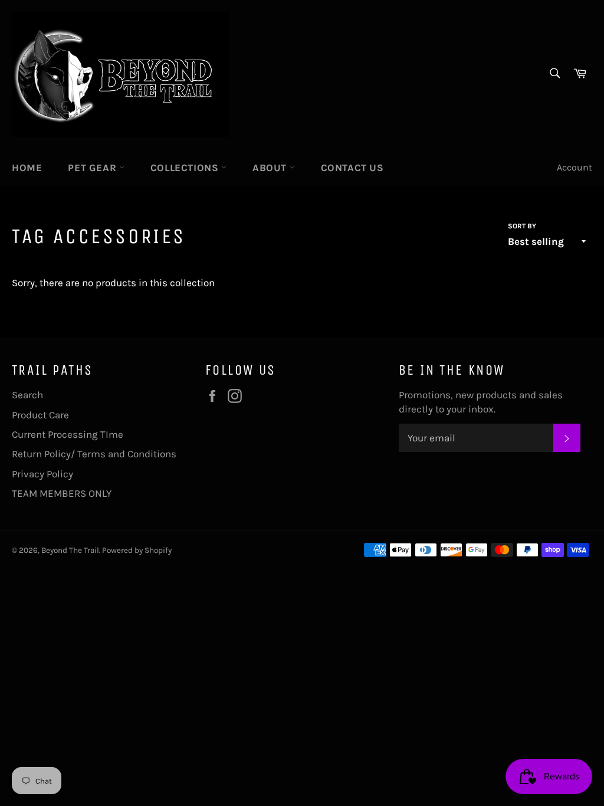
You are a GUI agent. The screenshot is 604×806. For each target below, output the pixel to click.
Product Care (40, 415)
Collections (185, 167)
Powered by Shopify (137, 550)
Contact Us (352, 167)
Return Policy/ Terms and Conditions (94, 454)
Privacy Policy (42, 474)
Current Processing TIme (67, 434)
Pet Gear (93, 167)
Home (27, 167)
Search (27, 395)
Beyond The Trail (70, 550)
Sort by (522, 226)
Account (574, 167)
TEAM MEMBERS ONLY (61, 493)
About (271, 167)
